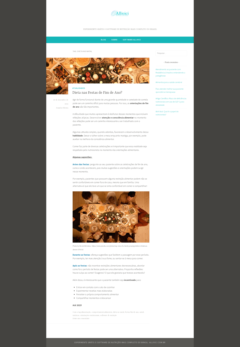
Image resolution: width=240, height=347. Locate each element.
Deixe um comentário (81, 319)
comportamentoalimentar (102, 312)
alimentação (86, 312)
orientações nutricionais (89, 315)
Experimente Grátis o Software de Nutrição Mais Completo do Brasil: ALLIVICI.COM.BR (120, 342)
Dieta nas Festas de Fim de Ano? (97, 93)
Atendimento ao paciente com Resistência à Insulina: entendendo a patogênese (170, 72)
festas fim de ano (132, 312)
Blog (103, 39)
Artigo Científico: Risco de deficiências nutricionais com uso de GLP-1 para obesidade (171, 101)
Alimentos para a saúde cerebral (169, 82)
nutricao (76, 315)
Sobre (114, 39)
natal (142, 312)
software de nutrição (108, 315)
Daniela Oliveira (62, 108)
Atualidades (78, 88)
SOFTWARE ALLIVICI (132, 39)
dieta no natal (118, 312)
